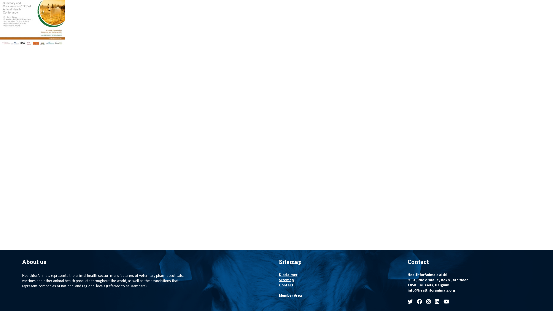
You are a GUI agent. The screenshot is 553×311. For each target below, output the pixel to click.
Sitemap (286, 280)
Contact (286, 285)
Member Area (290, 295)
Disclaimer (288, 275)
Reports (510, 8)
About (330, 8)
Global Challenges (455, 8)
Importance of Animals (411, 8)
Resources (487, 8)
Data (525, 8)
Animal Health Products (362, 8)
